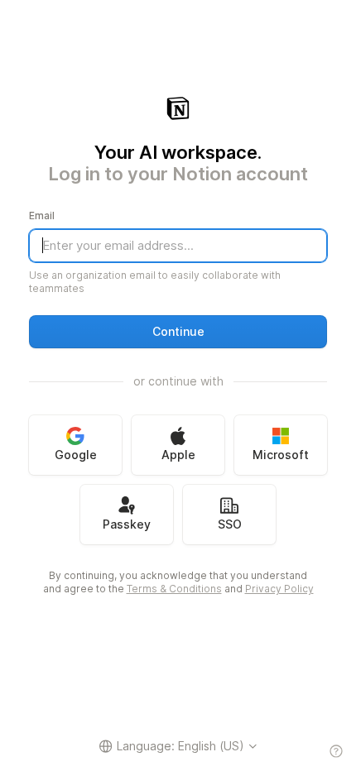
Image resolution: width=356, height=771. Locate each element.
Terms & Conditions (174, 588)
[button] (178, 331)
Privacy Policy (279, 588)
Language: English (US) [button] (180, 746)
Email (42, 215)
